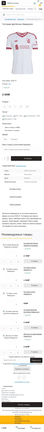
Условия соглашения (9, 397)
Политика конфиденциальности (23, 364)
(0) (10, 84)
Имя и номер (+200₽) (12, 127)
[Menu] (4, 3)
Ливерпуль (21, 19)
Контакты (5, 399)
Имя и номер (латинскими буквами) (16, 145)
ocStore (26, 408)
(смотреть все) (21, 166)
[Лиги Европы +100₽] (9, 119)
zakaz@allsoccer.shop (22, 382)
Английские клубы (10, 19)
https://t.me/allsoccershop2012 (24, 377)
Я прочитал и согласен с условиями (22, 364)
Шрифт (5, 134)
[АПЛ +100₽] (17, 116)
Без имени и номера (12, 130)
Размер (5, 102)
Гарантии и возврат (16, 197)
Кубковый (14, 139)
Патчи (5, 112)
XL (21, 106)
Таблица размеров (15, 204)
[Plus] (8, 157)
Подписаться (36, 360)
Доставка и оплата (15, 189)
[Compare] (13, 252)
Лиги (5, 139)
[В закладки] (20, 428)
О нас (4, 388)
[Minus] (8, 160)
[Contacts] (35, 3)
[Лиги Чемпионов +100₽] (31, 116)
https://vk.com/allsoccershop (19, 377)
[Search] (4, 14)
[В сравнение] (35, 428)
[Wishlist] (8, 252)
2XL (27, 106)
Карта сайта (6, 401)
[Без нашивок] (7, 116)
